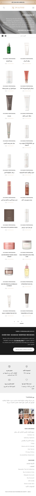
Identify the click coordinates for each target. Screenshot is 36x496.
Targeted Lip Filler (27, 313)
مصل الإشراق (9, 61)
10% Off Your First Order (18, 2)
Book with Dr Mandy (28, 446)
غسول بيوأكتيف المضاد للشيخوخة (27, 172)
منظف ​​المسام (27, 61)
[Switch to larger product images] (5, 36)
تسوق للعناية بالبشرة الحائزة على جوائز (24, 432)
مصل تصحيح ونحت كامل (26, 200)
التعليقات (32, 466)
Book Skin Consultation (24, 349)
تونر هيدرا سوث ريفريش (27, 227)
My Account (30, 478)
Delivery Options (29, 437)
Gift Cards (31, 481)
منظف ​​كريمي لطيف (26, 115)
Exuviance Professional (27, 58)
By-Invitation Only (28, 472)
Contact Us (30, 435)
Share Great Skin (29, 483)
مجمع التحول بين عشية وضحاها (9, 88)
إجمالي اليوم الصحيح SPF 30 (26, 88)
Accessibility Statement (27, 455)
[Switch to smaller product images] (2, 36)
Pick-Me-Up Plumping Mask (9, 227)
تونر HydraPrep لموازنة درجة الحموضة (26, 144)
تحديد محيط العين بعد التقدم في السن (9, 200)
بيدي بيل (9, 115)
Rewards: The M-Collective (26, 469)
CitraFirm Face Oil (27, 284)
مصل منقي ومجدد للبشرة (9, 143)
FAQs (32, 443)
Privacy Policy (30, 452)
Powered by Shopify (21, 491)
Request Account (29, 475)
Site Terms (31, 449)
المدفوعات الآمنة (30, 486)
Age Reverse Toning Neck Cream (9, 255)
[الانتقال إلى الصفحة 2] (14, 321)
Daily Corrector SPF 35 (9, 313)
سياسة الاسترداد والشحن (27, 440)
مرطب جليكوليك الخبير (9, 172)
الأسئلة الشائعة (30, 463)
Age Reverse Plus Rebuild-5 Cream (9, 284)
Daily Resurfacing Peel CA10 (26, 255)
